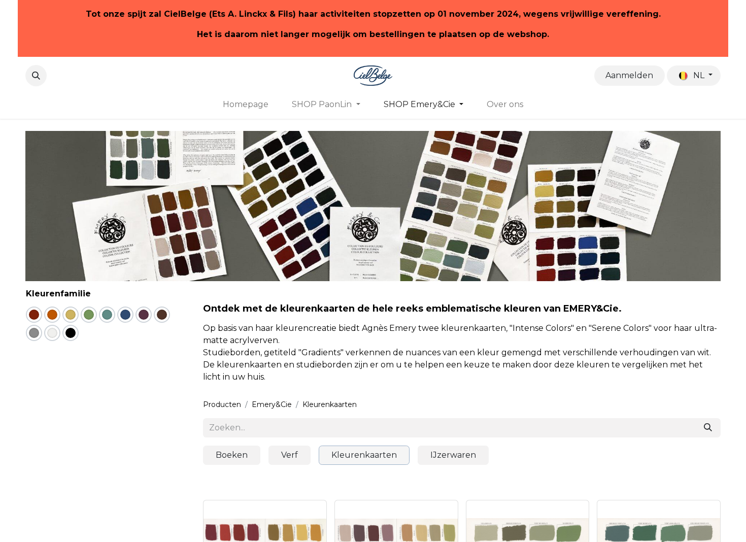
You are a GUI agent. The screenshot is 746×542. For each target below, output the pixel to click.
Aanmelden (629, 75)
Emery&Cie (272, 404)
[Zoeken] (708, 427)
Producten (222, 404)
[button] (36, 75)
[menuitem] (246, 104)
